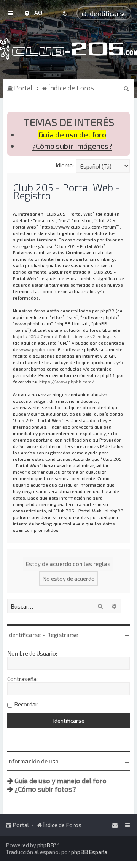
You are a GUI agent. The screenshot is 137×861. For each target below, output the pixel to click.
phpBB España (89, 851)
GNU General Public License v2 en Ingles (73, 336)
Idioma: (65, 165)
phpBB (45, 845)
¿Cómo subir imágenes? (72, 146)
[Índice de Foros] (68, 49)
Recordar (26, 704)
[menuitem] (33, 12)
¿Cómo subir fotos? (45, 789)
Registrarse (62, 634)
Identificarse (24, 634)
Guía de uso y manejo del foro (60, 780)
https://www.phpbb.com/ (66, 381)
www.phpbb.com (37, 349)
